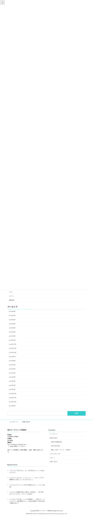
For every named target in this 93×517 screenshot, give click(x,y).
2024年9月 (12, 406)
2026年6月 (12, 320)
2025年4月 (12, 377)
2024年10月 (12, 402)
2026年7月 (12, 315)
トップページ (14, 422)
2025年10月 (12, 352)
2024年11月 (12, 397)
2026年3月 (12, 332)
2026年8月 (12, 311)
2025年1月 (12, 389)
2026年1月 (12, 340)
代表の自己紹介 (55, 446)
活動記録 (11, 300)
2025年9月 (12, 356)
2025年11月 (12, 348)
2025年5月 (12, 373)
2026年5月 (12, 324)
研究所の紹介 (54, 438)
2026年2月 (12, 336)
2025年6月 (12, 369)
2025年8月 (12, 361)
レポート (11, 296)
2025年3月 (12, 381)
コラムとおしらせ (55, 454)
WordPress (35, 513)
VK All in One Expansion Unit (59, 513)
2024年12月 (12, 393)
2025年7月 (12, 365)
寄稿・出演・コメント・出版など (61, 450)
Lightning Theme (46, 513)
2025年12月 (12, 344)
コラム (11, 292)
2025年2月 (12, 385)
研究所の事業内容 (56, 442)
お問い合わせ (26, 422)
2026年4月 (12, 328)
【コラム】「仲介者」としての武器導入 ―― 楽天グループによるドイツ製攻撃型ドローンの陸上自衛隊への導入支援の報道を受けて (27, 501)
